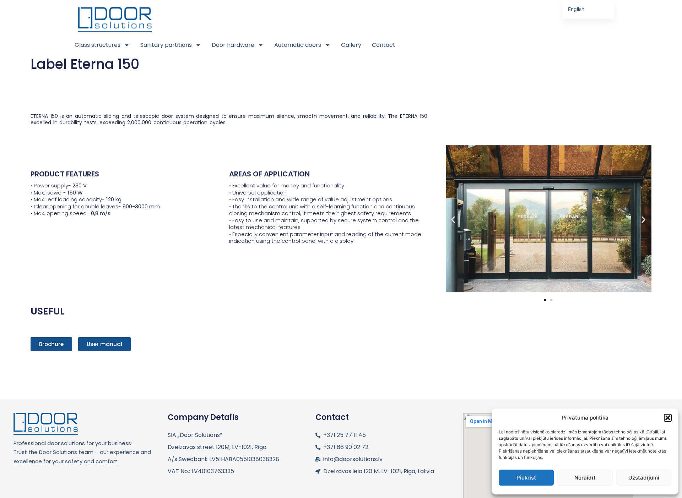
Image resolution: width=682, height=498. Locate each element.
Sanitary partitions (166, 45)
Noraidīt (585, 477)
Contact (383, 45)
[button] (667, 417)
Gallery (351, 45)
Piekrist (526, 477)
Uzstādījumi (643, 477)
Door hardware (233, 45)
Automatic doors (297, 45)
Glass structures (97, 45)
